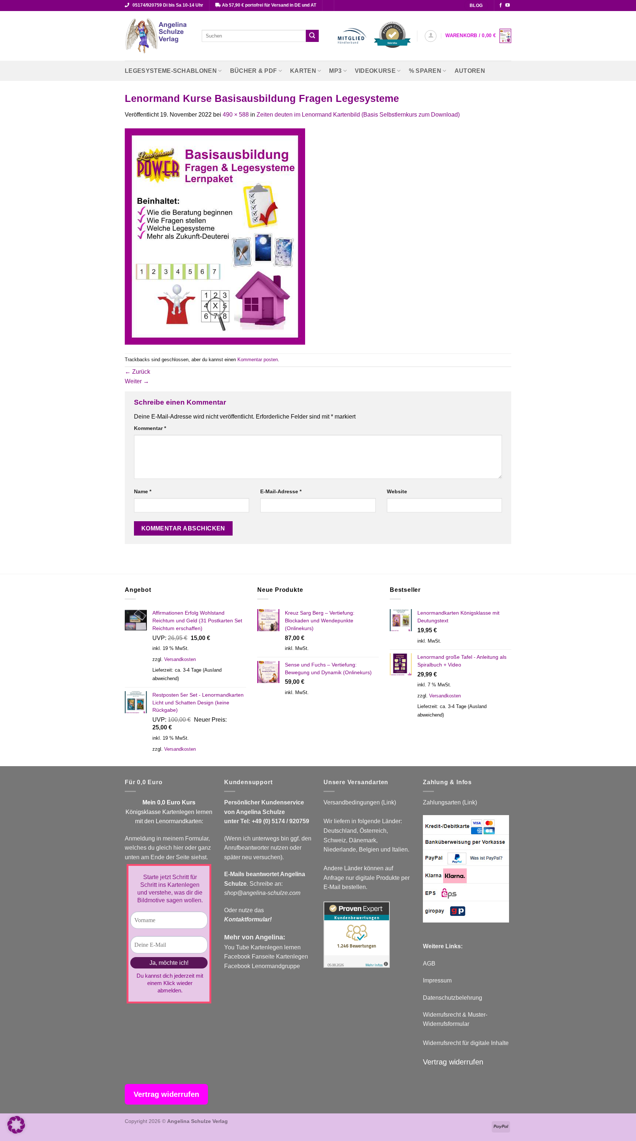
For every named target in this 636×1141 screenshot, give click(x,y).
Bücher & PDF (253, 71)
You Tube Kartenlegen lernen (262, 947)
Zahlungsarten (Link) (450, 802)
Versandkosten (180, 659)
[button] (431, 36)
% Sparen (425, 71)
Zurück (137, 372)
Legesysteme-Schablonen (171, 71)
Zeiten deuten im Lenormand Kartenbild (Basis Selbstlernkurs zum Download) (358, 114)
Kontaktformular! (248, 919)
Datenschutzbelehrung (452, 998)
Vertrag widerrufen (453, 1062)
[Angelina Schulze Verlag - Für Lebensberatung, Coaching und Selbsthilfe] (158, 36)
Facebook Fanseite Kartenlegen (266, 956)
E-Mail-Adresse (280, 491)
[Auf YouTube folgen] (507, 5)
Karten (303, 71)
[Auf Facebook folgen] (500, 5)
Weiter (137, 381)
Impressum (437, 980)
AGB (429, 963)
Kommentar (150, 428)
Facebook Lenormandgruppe (262, 966)
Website (397, 491)
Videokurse (375, 71)
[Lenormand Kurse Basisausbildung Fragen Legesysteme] (215, 236)
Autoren (470, 71)
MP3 (335, 71)
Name (142, 491)
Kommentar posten (257, 359)
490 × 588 (236, 114)
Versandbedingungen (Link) (360, 802)
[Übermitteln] (312, 36)
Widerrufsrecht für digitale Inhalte (466, 1043)
